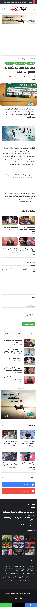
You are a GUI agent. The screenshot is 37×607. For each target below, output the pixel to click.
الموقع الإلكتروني (30, 315)
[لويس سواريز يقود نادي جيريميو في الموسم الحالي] (29, 352)
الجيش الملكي (30, 570)
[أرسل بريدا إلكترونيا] (24, 76)
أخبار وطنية (30, 63)
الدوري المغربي (20, 570)
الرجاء (22, 573)
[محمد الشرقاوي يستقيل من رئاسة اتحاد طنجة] (27, 220)
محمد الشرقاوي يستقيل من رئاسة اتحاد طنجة (27, 229)
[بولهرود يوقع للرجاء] (10, 220)
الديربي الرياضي (9, 570)
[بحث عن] (34, 9)
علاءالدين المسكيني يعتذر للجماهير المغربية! (28, 465)
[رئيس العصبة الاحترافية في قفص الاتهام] (10, 241)
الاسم (33, 297)
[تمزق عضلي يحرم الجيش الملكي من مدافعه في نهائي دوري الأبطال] (30, 537)
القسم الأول (9, 63)
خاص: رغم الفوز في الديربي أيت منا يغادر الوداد (10, 443)
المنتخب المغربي (23, 577)
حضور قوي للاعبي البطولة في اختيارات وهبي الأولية (28, 443)
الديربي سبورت (29, 76)
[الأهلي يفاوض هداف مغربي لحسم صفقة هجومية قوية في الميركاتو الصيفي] (7, 545)
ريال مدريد (12, 580)
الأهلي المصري (30, 566)
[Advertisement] (18, 40)
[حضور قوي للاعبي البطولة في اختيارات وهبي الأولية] (27, 434)
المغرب (32, 577)
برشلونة (32, 580)
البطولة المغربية (22, 59)
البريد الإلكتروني (30, 306)
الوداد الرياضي (6, 577)
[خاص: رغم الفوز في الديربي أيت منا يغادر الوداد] (9, 434)
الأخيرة (19, 333)
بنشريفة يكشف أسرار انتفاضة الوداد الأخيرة (10, 463)
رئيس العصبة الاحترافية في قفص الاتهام (10, 249)
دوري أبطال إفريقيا (22, 580)
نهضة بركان (31, 584)
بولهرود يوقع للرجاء (11, 227)
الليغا (5, 573)
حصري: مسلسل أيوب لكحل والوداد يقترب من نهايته (27, 250)
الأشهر (31, 333)
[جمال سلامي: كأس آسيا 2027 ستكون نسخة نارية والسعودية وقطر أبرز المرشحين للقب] (18, 552)
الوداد (14, 577)
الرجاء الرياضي (14, 573)
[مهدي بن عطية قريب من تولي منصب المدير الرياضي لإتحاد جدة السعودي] (7, 538)
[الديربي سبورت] (18, 9)
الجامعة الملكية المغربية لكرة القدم (15, 566)
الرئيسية (31, 59)
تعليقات (6, 333)
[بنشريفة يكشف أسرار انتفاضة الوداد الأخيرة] (9, 456)
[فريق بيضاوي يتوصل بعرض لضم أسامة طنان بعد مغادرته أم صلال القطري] (30, 545)
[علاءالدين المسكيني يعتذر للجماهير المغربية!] (27, 456)
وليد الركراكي (22, 584)
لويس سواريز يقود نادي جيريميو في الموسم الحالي (13, 350)
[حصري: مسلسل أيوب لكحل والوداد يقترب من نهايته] (27, 241)
